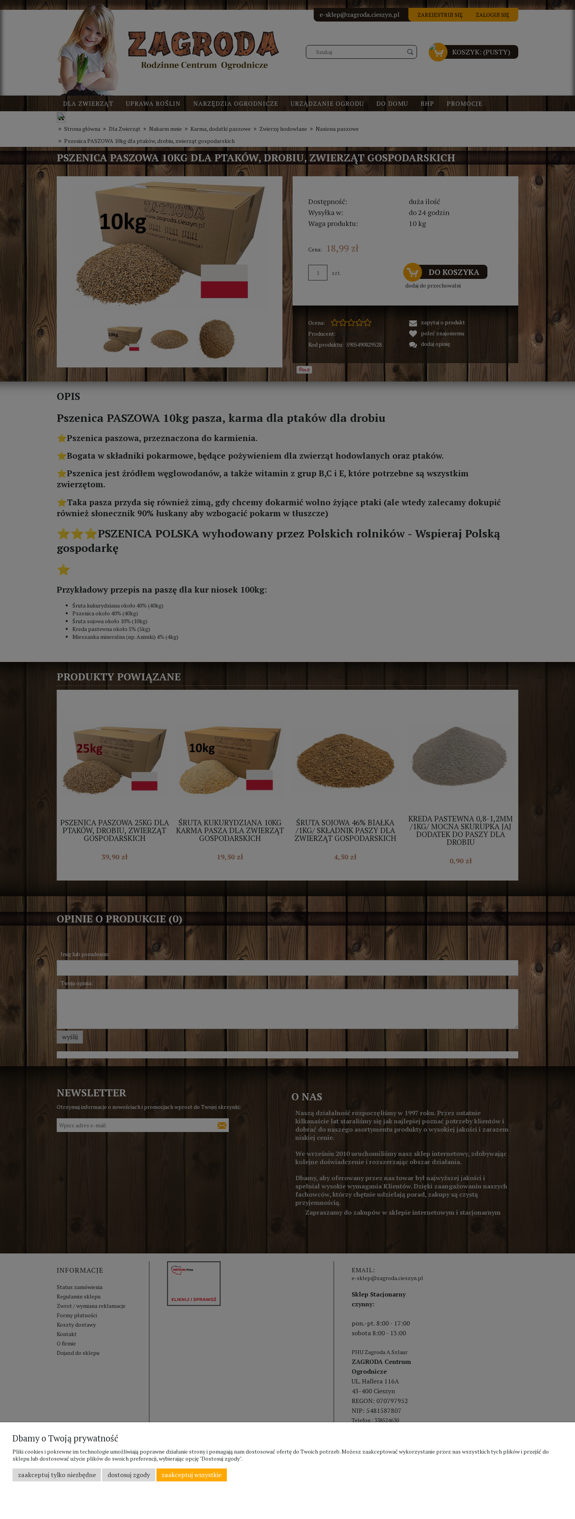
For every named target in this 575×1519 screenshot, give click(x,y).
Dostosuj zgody (129, 1474)
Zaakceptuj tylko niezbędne (57, 1474)
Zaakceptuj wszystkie (191, 1474)
